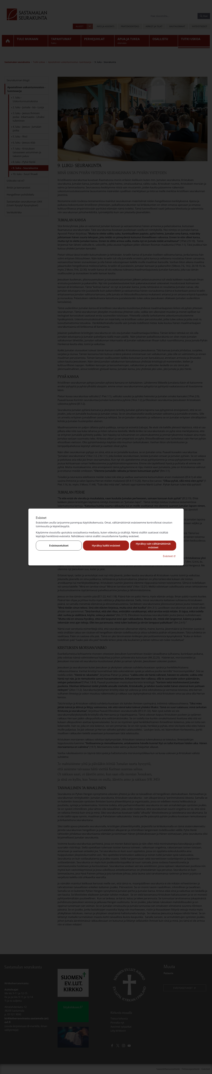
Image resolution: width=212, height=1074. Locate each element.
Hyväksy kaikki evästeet (106, 545)
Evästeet (169, 556)
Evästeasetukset (58, 545)
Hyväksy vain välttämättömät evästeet (153, 545)
